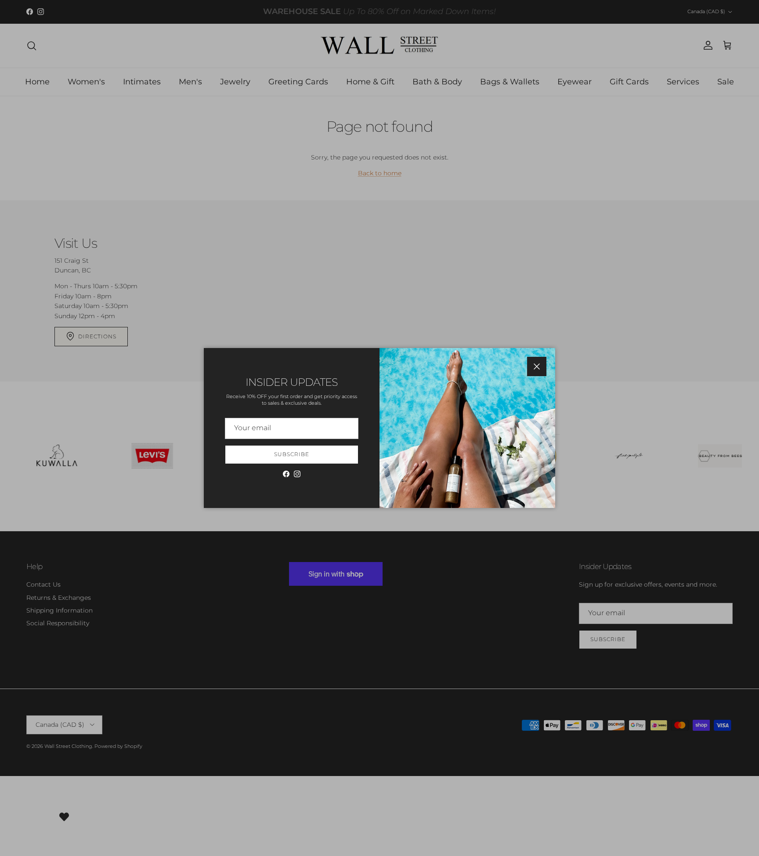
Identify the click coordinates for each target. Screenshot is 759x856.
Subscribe (291, 454)
